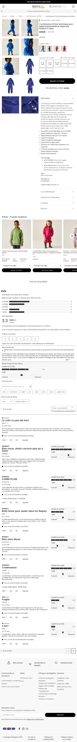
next (75, 11)
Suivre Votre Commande (11, 687)
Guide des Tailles (63, 684)
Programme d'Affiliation (47, 683)
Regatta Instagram (23, 729)
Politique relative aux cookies (67, 738)
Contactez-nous (26, 678)
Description (45, 98)
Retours (44, 208)
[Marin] (49, 49)
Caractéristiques (48, 191)
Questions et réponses (50, 197)
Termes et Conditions (31, 738)
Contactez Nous (66, 663)
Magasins (42, 681)
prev (2, 11)
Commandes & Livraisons (11, 681)
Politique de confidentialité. (35, 719)
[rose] (57, 49)
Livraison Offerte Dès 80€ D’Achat (38, 11)
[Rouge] (64, 49)
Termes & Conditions (46, 699)
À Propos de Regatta (46, 678)
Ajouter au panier (57, 81)
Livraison (44, 203)
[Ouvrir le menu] (3, 6)
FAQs (22, 681)
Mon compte (18, 663)
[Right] (72, 236)
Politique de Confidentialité (48, 738)
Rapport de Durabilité (46, 686)
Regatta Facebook (19, 729)
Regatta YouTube (27, 729)
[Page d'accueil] (38, 6)
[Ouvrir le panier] (73, 6)
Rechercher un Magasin (39, 664)
